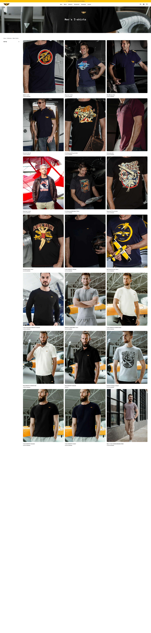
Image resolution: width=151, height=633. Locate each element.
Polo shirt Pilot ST (27, 153)
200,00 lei (110, 154)
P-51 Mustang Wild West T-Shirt (72, 211)
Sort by (5, 41)
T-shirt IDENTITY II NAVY (70, 443)
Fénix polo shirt (110, 153)
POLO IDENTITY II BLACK (70, 385)
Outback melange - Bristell (113, 385)
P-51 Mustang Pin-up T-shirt (71, 153)
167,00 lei (68, 329)
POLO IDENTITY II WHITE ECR (29, 385)
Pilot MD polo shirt (111, 95)
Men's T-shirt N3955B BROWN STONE (115, 443)
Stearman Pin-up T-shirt (112, 211)
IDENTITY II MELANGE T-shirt (71, 327)
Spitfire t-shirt (26, 95)
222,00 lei (26, 212)
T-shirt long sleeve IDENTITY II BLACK (31, 327)
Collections (9, 38)
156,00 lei (26, 445)
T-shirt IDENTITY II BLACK (29, 443)
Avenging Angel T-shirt (28, 269)
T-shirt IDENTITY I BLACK (70, 269)
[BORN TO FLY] (6, 4)
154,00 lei (110, 387)
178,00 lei (26, 96)
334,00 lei (66, 387)
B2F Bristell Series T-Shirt (112, 269)
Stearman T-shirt (69, 95)
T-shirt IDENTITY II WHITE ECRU (114, 327)
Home (5, 38)
